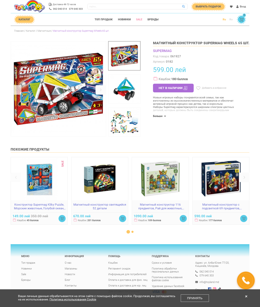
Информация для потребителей (127, 274)
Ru (224, 19)
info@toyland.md (209, 282)
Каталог (30, 30)
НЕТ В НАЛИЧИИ (171, 88)
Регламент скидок (119, 268)
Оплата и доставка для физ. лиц (128, 280)
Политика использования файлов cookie (167, 279)
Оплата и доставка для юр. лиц (127, 285)
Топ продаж (104, 19)
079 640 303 (76, 8)
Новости (70, 274)
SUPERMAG (162, 51)
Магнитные (44, 30)
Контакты (71, 285)
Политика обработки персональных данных (165, 270)
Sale (139, 19)
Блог (67, 280)
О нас (68, 262)
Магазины (71, 268)
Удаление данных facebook (168, 286)
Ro (231, 19)
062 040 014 (60, 8)
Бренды (153, 19)
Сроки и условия (162, 262)
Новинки (124, 19)
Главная (19, 30)
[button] (16, 90)
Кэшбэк (113, 262)
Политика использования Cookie (73, 299)
